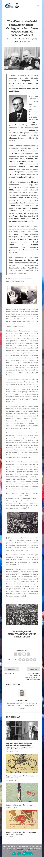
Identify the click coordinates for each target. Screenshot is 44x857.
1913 (21, 133)
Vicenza (22, 161)
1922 (35, 161)
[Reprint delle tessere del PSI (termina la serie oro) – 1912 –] (22, 763)
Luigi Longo (19, 219)
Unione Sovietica (26, 177)
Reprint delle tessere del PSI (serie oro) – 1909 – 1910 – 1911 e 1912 (22, 833)
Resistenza (19, 239)
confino (15, 187)
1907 (33, 125)
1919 (33, 148)
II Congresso (18, 172)
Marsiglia (22, 208)
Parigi (34, 208)
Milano (34, 182)
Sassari (13, 198)
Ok (14, 854)
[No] (41, 851)
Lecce (20, 198)
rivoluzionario (31, 130)
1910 (14, 133)
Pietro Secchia (19, 234)
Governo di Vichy (20, 213)
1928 (11, 190)
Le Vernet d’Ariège (18, 216)
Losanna (13, 138)
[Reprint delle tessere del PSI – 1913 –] (22, 792)
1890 (19, 83)
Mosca (26, 206)
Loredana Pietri (21, 39)
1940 (14, 211)
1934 (17, 195)
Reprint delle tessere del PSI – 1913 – (20, 805)
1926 (14, 182)
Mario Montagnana (25, 221)
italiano (15, 91)
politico (14, 88)
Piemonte (31, 239)
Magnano (26, 81)
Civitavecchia (31, 198)
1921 (22, 164)
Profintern (15, 206)
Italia (14, 153)
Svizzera (25, 151)
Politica (16, 41)
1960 (21, 86)
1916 (14, 146)
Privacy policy (27, 854)
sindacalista (24, 88)
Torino (30, 83)
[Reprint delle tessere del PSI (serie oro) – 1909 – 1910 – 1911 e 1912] (22, 819)
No (19, 854)
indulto (15, 203)
